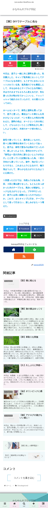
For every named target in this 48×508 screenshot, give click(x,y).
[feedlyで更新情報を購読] (34, 249)
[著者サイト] (13, 249)
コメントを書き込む (24, 478)
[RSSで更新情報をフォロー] (24, 256)
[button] (43, 324)
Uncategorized (10, 216)
